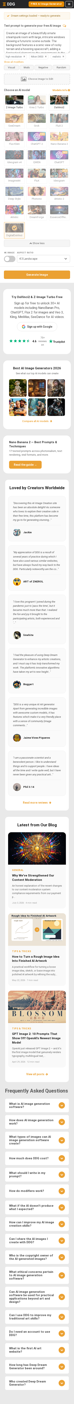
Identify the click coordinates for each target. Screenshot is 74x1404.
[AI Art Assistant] (64, 25)
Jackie (27, 532)
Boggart (28, 684)
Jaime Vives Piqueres (36, 737)
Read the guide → (25, 464)
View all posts (35, 1074)
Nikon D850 (37, 56)
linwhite (28, 635)
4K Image (9, 252)
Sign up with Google (39, 326)
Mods (27, 67)
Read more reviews (35, 802)
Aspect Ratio (25, 252)
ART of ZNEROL (33, 581)
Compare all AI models (35, 421)
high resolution (14, 56)
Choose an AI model (17, 90)
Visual (11, 67)
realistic (56, 56)
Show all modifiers (14, 62)
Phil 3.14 (28, 786)
